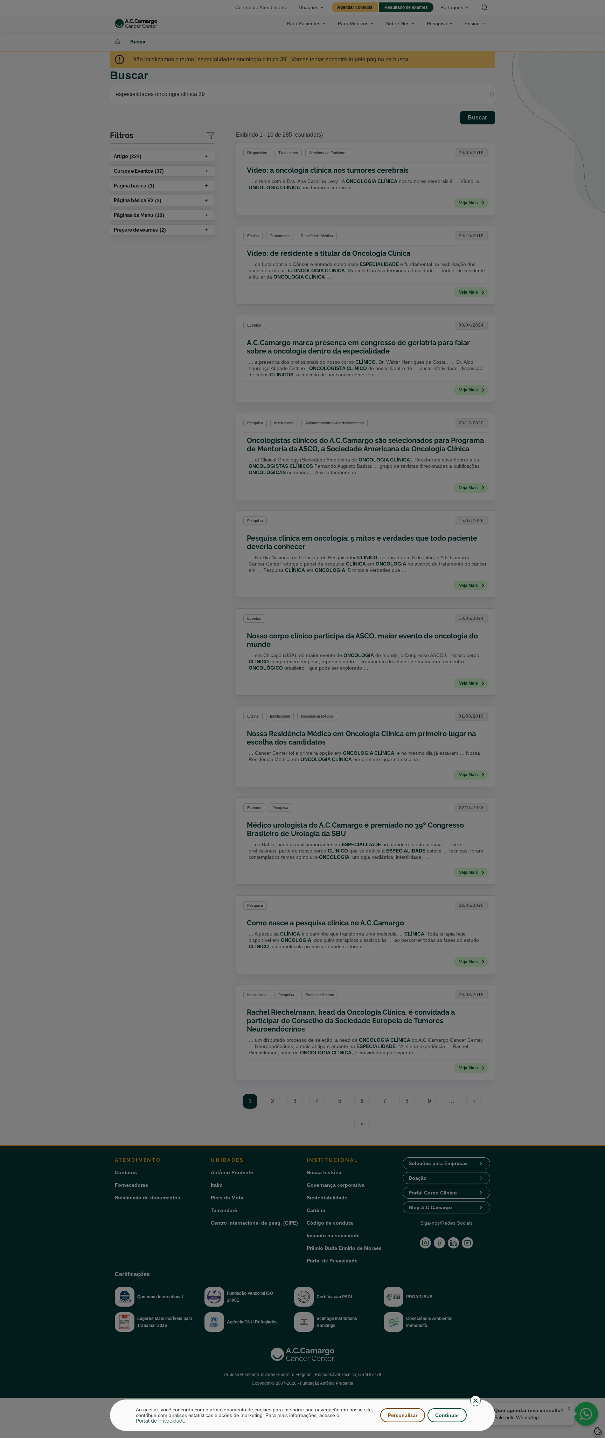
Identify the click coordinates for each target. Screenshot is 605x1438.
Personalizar (402, 1415)
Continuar (447, 1415)
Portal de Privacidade (160, 1420)
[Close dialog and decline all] (475, 1401)
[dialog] (302, 1415)
